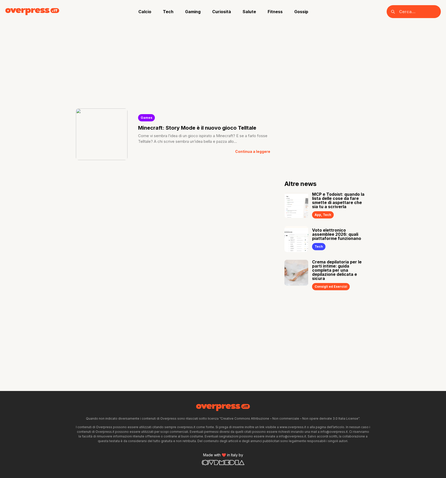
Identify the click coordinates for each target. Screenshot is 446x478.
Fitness (275, 11)
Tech (168, 11)
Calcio (144, 11)
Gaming (193, 11)
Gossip (301, 11)
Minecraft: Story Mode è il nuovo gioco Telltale (197, 128)
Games (146, 118)
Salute (249, 11)
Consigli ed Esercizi (331, 286)
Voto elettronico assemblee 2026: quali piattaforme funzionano (336, 234)
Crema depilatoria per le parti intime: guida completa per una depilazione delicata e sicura (337, 270)
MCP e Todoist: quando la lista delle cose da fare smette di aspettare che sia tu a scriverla (338, 200)
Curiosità (221, 11)
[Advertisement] (223, 62)
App (318, 215)
